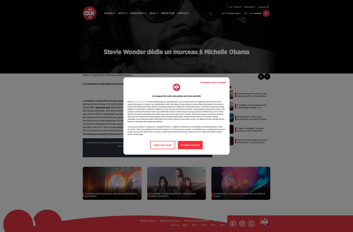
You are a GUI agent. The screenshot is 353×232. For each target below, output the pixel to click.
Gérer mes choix (162, 145)
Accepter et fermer (190, 145)
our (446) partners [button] (140, 101)
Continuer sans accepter (213, 82)
